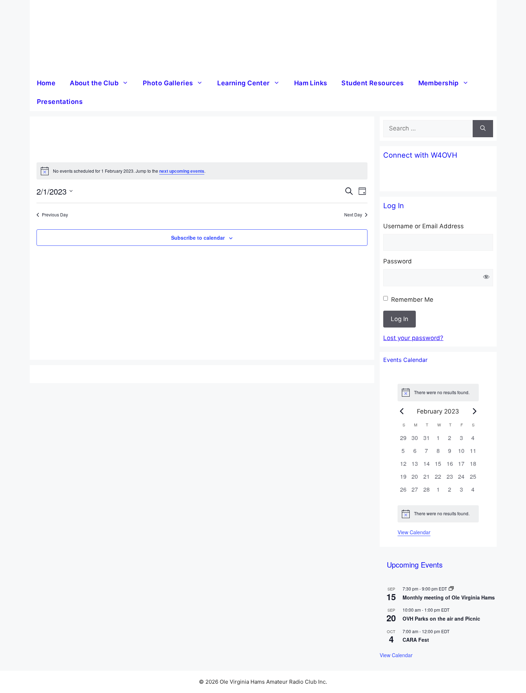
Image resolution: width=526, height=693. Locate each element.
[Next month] (474, 411)
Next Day (353, 215)
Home (46, 83)
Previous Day (55, 215)
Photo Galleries (168, 83)
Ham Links (310, 83)
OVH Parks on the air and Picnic (441, 618)
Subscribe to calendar (198, 237)
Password (397, 261)
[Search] (483, 128)
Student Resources (372, 83)
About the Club (94, 83)
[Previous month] (402, 411)
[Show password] (486, 278)
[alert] (201, 171)
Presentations (60, 101)
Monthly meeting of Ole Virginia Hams (449, 597)
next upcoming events (181, 171)
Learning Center (243, 83)
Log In (399, 318)
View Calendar (414, 532)
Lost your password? (413, 337)
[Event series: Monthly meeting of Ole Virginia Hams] (451, 589)
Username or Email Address (423, 226)
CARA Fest (416, 639)
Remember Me (412, 299)
